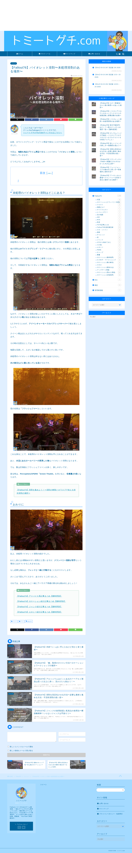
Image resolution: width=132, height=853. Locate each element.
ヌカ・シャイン (108, 229)
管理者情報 (107, 290)
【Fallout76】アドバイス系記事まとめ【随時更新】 (39, 596)
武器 (108, 199)
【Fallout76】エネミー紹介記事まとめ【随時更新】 (39, 612)
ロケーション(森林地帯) (108, 257)
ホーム (20, 54)
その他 (108, 245)
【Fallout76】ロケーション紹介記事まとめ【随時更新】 (41, 601)
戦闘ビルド (108, 207)
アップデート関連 (108, 270)
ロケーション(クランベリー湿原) (108, 202)
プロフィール (45, 54)
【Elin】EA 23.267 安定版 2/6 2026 (107, 67)
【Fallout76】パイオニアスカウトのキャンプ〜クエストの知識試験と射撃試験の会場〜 (111, 113)
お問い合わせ (95, 54)
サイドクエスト (108, 209)
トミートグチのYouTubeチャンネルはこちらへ (42, 133)
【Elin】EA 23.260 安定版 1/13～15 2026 (108, 76)
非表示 (50, 173)
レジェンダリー (108, 212)
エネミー (108, 247)
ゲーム (22, 621)
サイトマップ (70, 54)
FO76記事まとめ (108, 225)
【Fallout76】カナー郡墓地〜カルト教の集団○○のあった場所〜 (111, 105)
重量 (108, 255)
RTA (108, 220)
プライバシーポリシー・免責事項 (111, 814)
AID (108, 217)
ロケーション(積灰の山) (108, 267)
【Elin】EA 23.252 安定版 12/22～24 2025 (107, 85)
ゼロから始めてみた (108, 242)
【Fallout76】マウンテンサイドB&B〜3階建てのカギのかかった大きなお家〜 (111, 161)
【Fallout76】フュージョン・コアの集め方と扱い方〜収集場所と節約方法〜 (111, 169)
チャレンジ (108, 235)
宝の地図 (108, 214)
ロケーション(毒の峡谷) (108, 262)
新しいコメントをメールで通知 (21, 747)
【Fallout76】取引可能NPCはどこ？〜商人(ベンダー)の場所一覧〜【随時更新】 (110, 127)
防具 (108, 222)
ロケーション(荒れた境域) (108, 272)
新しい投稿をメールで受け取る (21, 750)
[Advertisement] (66, 15)
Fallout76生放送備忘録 (108, 227)
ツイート (43, 784)
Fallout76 (29, 621)
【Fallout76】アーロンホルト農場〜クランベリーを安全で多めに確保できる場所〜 (111, 178)
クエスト (108, 204)
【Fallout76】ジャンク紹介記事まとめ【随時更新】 (39, 607)
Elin (107, 280)
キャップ (108, 252)
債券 (108, 232)
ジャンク (13, 63)
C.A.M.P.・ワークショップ (108, 260)
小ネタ (108, 265)
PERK (108, 250)
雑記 (107, 285)
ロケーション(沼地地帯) (108, 275)
